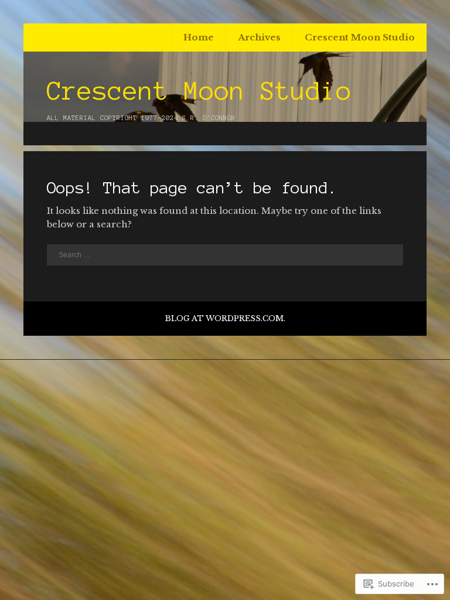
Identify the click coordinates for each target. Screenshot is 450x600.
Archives (259, 37)
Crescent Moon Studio (360, 37)
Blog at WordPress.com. (225, 318)
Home (198, 37)
